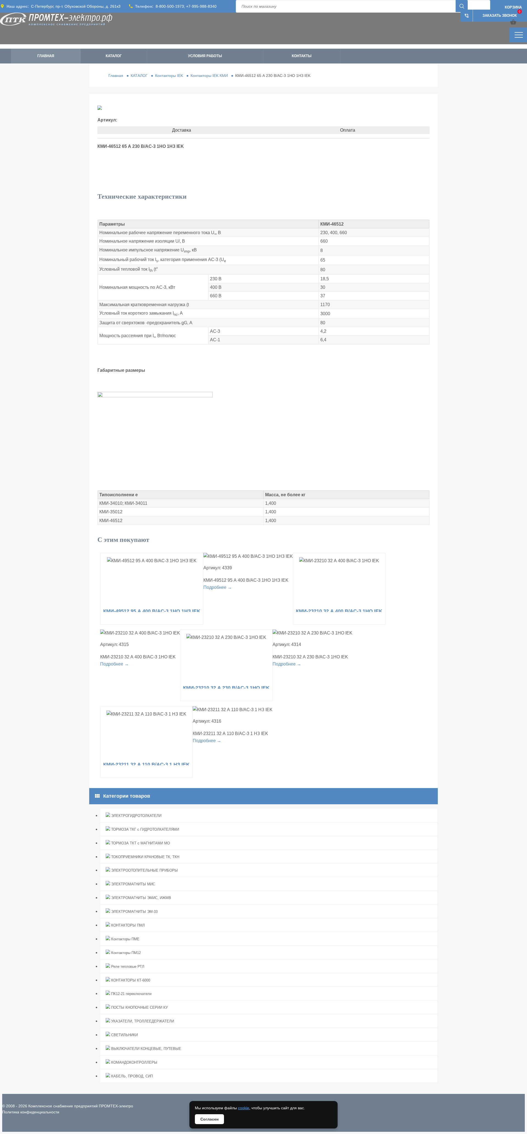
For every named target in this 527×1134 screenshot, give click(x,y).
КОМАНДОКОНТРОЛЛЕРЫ (133, 1062)
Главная (45, 56)
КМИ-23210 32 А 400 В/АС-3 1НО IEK (339, 611)
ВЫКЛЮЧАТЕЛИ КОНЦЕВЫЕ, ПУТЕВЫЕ (145, 1049)
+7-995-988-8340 (201, 6)
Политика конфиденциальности (30, 1112)
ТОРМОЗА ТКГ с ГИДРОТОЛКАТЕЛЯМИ (144, 829)
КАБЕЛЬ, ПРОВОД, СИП (131, 1076)
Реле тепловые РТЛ (127, 966)
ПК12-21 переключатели (131, 994)
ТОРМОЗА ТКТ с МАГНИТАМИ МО (140, 843)
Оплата (347, 130)
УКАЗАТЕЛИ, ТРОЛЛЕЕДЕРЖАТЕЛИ (142, 1021)
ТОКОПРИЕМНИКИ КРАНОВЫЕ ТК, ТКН (144, 857)
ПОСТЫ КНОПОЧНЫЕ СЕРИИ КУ (139, 1007)
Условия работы (205, 56)
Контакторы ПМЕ (124, 939)
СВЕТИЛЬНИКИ (124, 1035)
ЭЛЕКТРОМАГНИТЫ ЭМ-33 (134, 912)
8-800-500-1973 (170, 6)
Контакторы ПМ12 (125, 953)
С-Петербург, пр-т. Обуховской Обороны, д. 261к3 (75, 6)
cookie (243, 1108)
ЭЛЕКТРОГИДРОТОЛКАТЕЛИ (135, 816)
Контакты (302, 56)
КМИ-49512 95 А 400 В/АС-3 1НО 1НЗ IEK (151, 611)
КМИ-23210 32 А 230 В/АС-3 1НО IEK (226, 688)
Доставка (181, 130)
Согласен (209, 1119)
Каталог (114, 56)
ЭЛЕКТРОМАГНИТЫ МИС (132, 884)
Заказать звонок (490, 15)
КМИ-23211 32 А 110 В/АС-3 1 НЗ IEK (146, 764)
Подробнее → (217, 587)
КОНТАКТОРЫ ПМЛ (127, 925)
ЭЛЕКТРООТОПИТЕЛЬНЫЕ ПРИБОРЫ (144, 870)
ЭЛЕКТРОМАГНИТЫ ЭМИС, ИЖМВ (140, 898)
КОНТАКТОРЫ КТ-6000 (130, 980)
